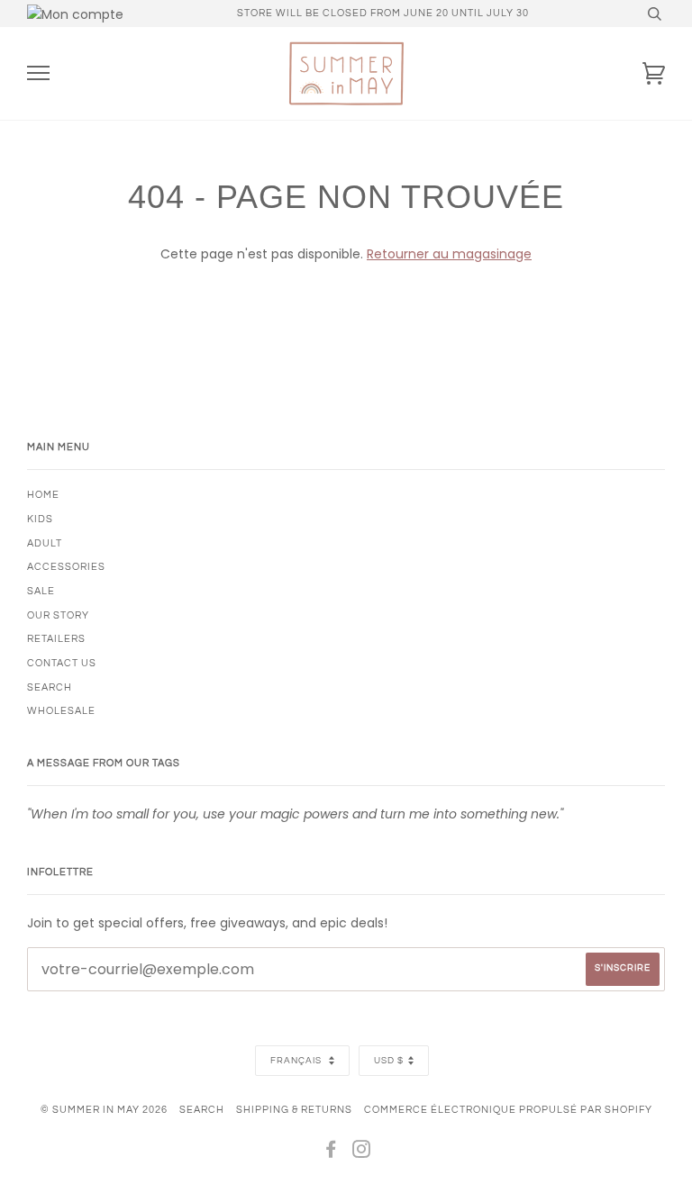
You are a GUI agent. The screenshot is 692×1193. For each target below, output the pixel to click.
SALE (41, 591)
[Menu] (38, 73)
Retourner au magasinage (449, 254)
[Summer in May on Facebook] (331, 1153)
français (297, 1060)
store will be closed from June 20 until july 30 (383, 13)
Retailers (56, 639)
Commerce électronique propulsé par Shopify (508, 1110)
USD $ (389, 1060)
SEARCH (49, 687)
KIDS (40, 519)
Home (43, 495)
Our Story (58, 615)
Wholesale (61, 711)
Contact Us (61, 663)
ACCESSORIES (66, 567)
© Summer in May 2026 (104, 1110)
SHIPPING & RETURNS (294, 1110)
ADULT (44, 543)
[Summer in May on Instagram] (361, 1153)
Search (201, 1110)
